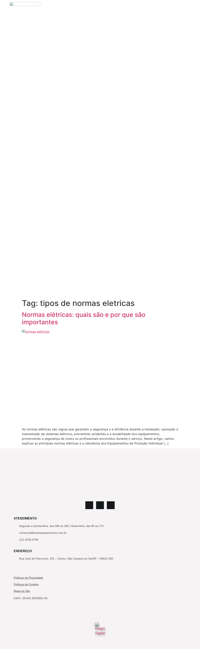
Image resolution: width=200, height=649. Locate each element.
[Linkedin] (89, 505)
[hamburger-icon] (185, 148)
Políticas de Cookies (26, 584)
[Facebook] (111, 505)
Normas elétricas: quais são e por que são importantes (83, 318)
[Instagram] (100, 505)
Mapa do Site (22, 591)
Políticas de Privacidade (28, 577)
